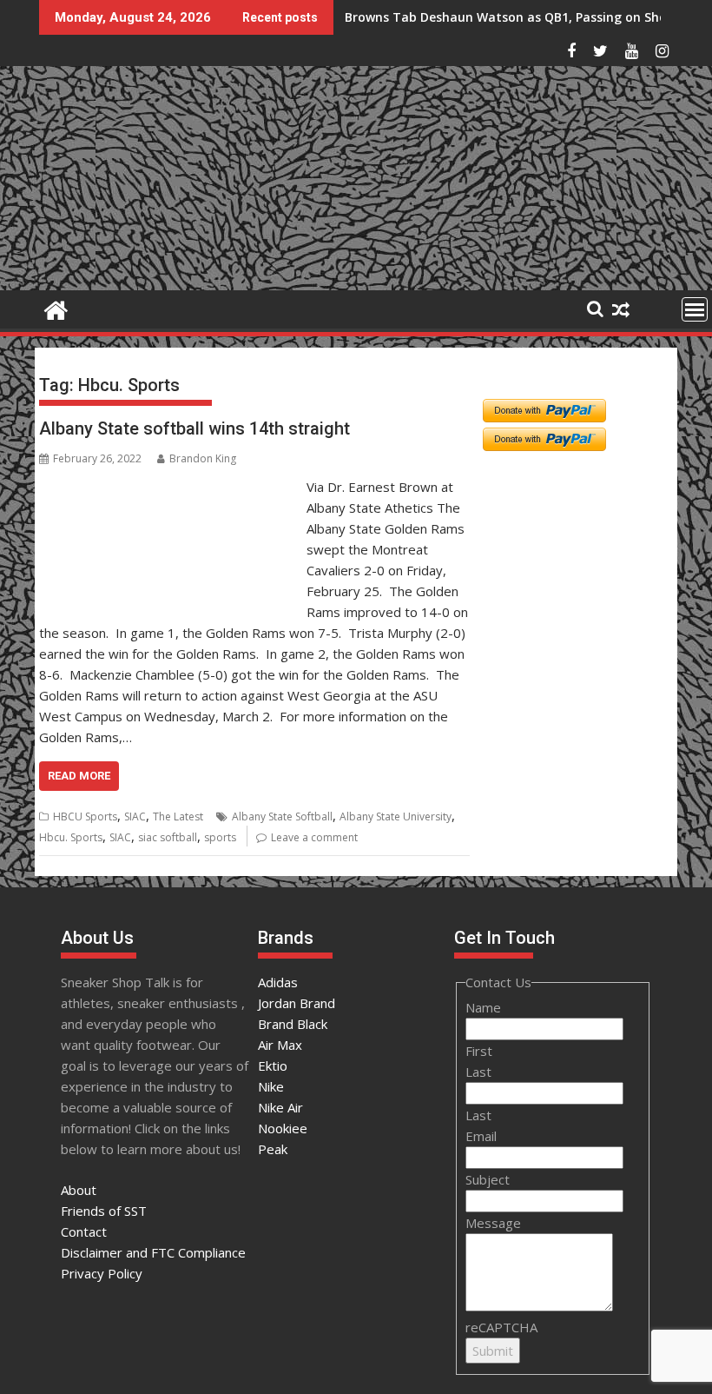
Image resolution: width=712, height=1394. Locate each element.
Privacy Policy (101, 1273)
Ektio (272, 1065)
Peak (272, 1149)
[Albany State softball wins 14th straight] (168, 486)
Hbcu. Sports (70, 837)
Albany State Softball (282, 816)
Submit (492, 1350)
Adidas (278, 982)
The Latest (178, 816)
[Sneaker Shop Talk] (56, 308)
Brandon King (202, 458)
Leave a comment (314, 837)
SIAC (135, 816)
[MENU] (695, 309)
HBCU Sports (85, 816)
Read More (79, 775)
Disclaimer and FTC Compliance (153, 1252)
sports (220, 837)
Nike (271, 1086)
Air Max (280, 1044)
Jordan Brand (296, 1003)
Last (478, 1071)
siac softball (167, 837)
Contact (84, 1231)
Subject (487, 1179)
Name (483, 1007)
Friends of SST (104, 1210)
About (78, 1189)
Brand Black (292, 1023)
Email (481, 1136)
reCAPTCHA (501, 1327)
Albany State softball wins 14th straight (194, 428)
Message (493, 1222)
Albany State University (396, 816)
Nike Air (280, 1107)
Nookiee (282, 1128)
